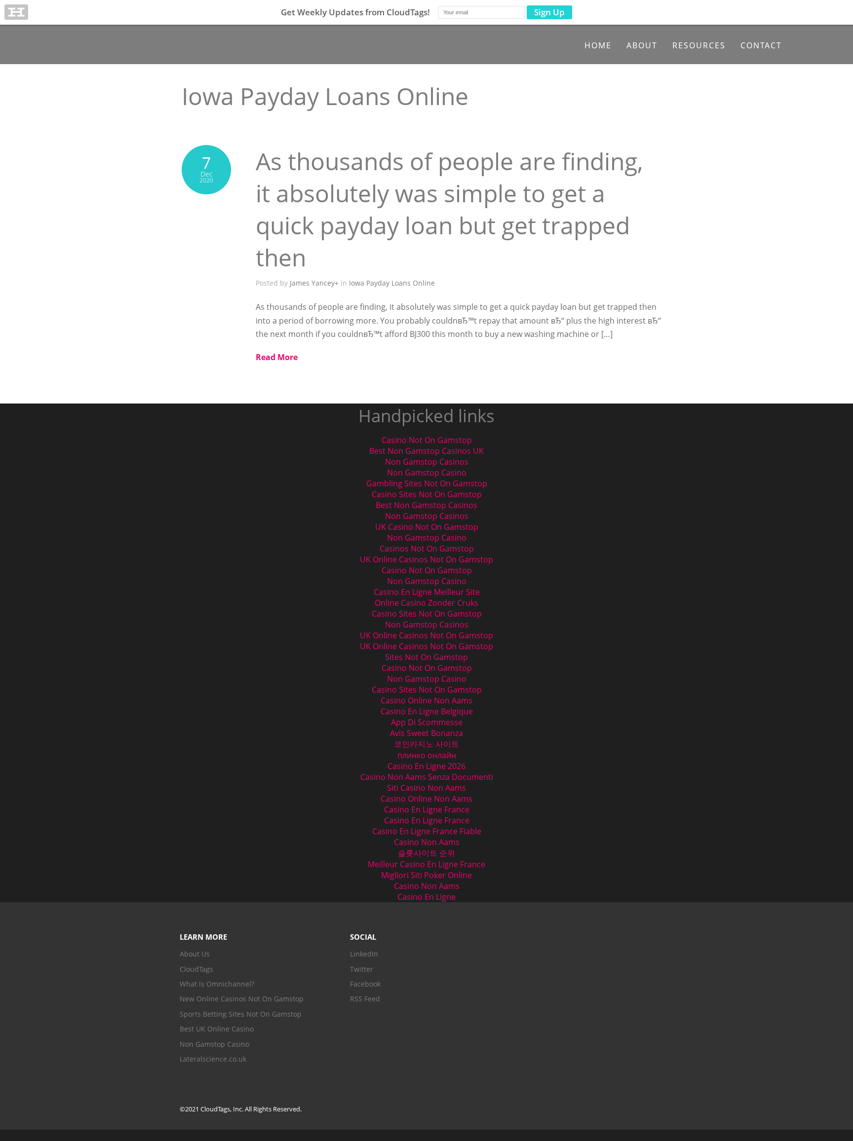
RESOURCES (699, 45)
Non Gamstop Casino (426, 472)
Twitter (361, 969)
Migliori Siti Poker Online (426, 875)
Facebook (365, 984)
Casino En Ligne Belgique (427, 711)
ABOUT (642, 45)
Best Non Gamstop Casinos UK (426, 450)
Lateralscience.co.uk (213, 1059)
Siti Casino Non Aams (426, 787)
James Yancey (312, 283)
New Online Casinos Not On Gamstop (242, 998)
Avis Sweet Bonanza (426, 733)
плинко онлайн (426, 755)
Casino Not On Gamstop (427, 440)
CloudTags (196, 969)
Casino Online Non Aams (426, 700)
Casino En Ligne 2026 (426, 766)
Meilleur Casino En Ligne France (426, 864)
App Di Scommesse (427, 722)
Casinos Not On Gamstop (427, 548)
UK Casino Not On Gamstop (426, 526)
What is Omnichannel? (217, 984)
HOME (598, 45)
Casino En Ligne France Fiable (426, 831)
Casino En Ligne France (426, 809)
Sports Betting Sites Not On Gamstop (241, 1014)
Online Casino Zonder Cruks (426, 602)
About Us (195, 953)
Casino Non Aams (427, 842)
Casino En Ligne (426, 896)
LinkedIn (364, 953)
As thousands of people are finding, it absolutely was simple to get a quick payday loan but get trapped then (449, 209)
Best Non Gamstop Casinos (426, 505)
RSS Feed (365, 998)
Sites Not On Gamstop (426, 657)
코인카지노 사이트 (426, 743)
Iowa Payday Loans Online (392, 283)
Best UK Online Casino (217, 1028)
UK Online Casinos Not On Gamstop (426, 559)
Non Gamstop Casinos (426, 461)
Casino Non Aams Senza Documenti (426, 777)
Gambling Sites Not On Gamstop (426, 483)
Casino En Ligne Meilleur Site (427, 592)
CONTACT (761, 45)
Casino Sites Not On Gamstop (427, 494)
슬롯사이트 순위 (426, 852)
